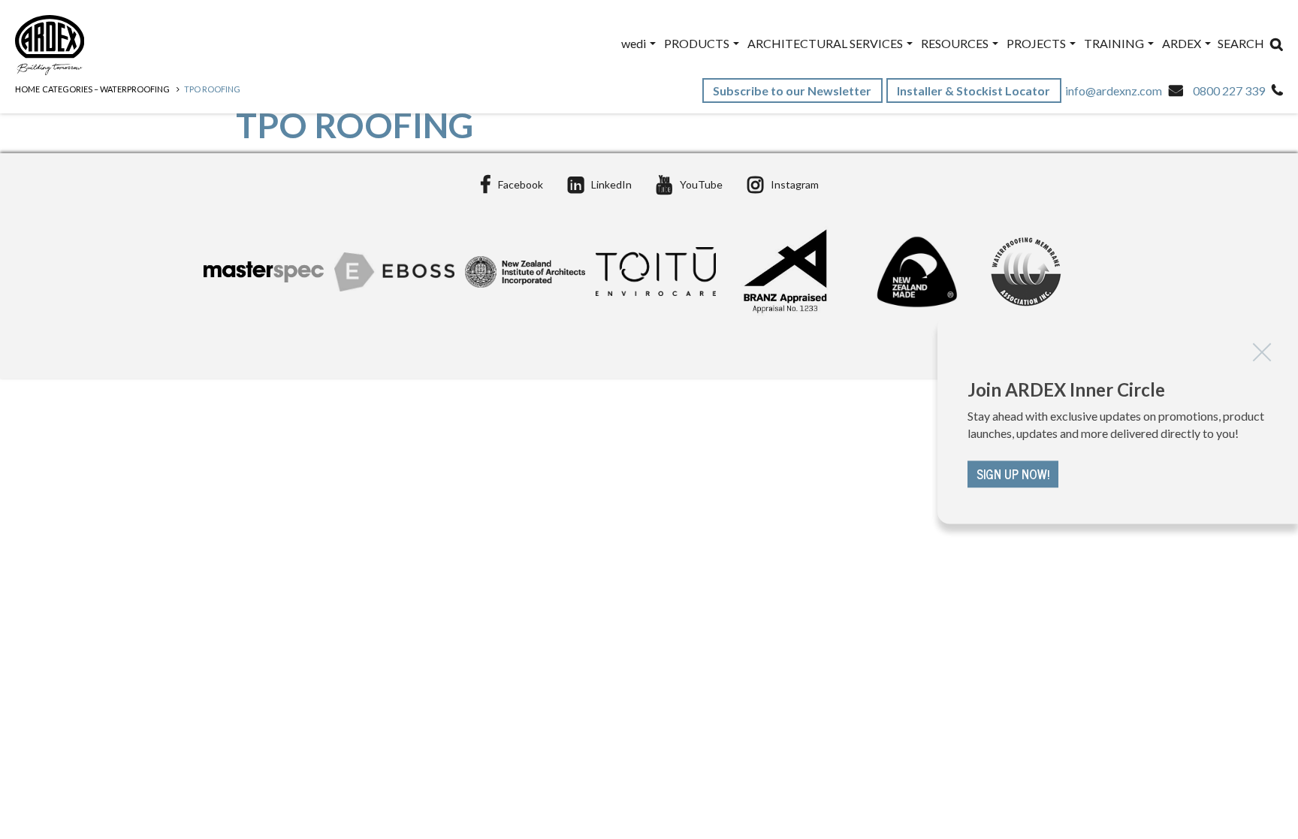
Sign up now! (1013, 474)
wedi (634, 43)
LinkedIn (611, 184)
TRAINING (1115, 43)
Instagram (795, 184)
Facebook (520, 184)
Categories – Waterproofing (106, 89)
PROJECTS (1037, 43)
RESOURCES (956, 43)
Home (27, 89)
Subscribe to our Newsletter (793, 90)
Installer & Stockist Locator (974, 90)
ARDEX (1182, 43)
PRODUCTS (698, 43)
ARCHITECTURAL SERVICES (826, 43)
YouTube (701, 184)
